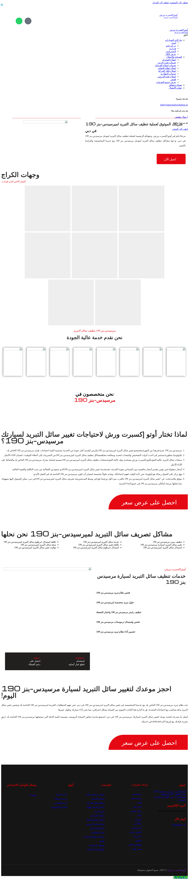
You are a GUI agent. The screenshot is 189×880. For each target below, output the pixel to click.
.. (136, 870)
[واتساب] (19, 21)
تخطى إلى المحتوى (179, 2)
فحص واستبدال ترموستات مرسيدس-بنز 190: (118, 622)
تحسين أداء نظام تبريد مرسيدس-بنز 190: (115, 631)
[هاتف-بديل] (28, 21)
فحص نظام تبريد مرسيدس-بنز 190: (113, 592)
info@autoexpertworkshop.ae (174, 105)
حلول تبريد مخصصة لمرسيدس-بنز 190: (115, 602)
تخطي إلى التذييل (160, 2)
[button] (137, 593)
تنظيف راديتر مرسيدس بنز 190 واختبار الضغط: (118, 612)
